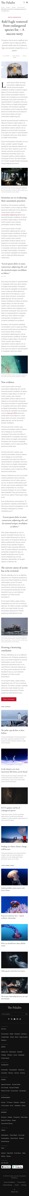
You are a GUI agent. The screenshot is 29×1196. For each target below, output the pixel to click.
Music (11, 1105)
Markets (10, 1117)
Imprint (17, 1185)
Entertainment (5, 1097)
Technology (5, 1065)
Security (16, 1073)
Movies (3, 1102)
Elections (3, 1040)
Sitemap (23, 1185)
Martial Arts (4, 1052)
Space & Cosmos (6, 1084)
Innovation (4, 1073)
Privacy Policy (21, 1182)
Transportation (13, 1070)
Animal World (16, 1084)
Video (23, 1153)
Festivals (22, 1102)
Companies (16, 1117)
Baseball (19, 1052)
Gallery (3, 1156)
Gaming (22, 1073)
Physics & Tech (5, 1091)
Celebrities (17, 1105)
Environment (14, 1091)
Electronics (21, 1070)
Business (3, 1112)
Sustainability (5, 1138)
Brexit (16, 1037)
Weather (21, 1138)
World (12, 1037)
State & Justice (23, 1037)
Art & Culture (5, 1105)
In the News (17, 1153)
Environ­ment (4, 1034)
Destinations (4, 1135)
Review (9, 1156)
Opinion (3, 1153)
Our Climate (4, 1088)
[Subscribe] (26, 1014)
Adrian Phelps (15, 56)
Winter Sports (5, 1058)
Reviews (10, 1073)
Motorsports (12, 1052)
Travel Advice (14, 1138)
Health (11, 1034)
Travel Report (13, 1135)
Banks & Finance (6, 1120)
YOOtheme (14, 1178)
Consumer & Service (7, 1123)
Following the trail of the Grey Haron (13, 971)
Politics (3, 1029)
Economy (24, 1034)
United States (5, 1037)
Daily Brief (10, 1153)
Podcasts (16, 1102)
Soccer (15, 1055)
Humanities (22, 1091)
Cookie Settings (7, 1185)
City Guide (21, 1135)
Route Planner (5, 1141)
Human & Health (14, 1088)
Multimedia (4, 1070)
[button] (24, 2)
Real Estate (24, 1117)
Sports (3, 1047)
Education (17, 1034)
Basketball (21, 1055)
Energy (14, 1120)
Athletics (9, 1055)
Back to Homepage (8, 699)
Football (3, 1055)
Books (23, 1105)
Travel (3, 1130)
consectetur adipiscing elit (10, 215)
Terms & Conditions (9, 1182)
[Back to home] (8, 2)
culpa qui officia (11, 413)
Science (3, 1079)
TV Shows (9, 1102)
